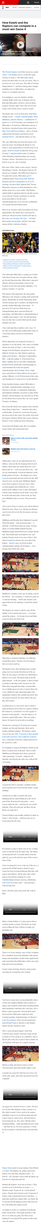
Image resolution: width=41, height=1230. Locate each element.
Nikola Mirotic (22, 373)
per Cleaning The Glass (18, 218)
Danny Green (7, 1168)
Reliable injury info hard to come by (23, 449)
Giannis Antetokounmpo (24, 116)
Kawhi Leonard (13, 150)
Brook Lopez (14, 543)
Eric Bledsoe (18, 119)
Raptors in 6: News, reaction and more (15, 260)
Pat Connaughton (18, 181)
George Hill (22, 178)
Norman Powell (8, 136)
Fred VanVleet (7, 882)
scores (36, 2)
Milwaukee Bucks (26, 77)
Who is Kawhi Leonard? (10, 268)
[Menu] (3, 2)
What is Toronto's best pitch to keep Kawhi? (17, 266)
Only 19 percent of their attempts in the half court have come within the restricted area (20, 737)
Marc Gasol (6, 131)
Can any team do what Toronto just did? (16, 262)
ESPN (12, 2)
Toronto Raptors (11, 72)
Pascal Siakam (19, 131)
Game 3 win (6, 74)
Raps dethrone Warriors (10, 264)
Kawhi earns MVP (25, 264)
